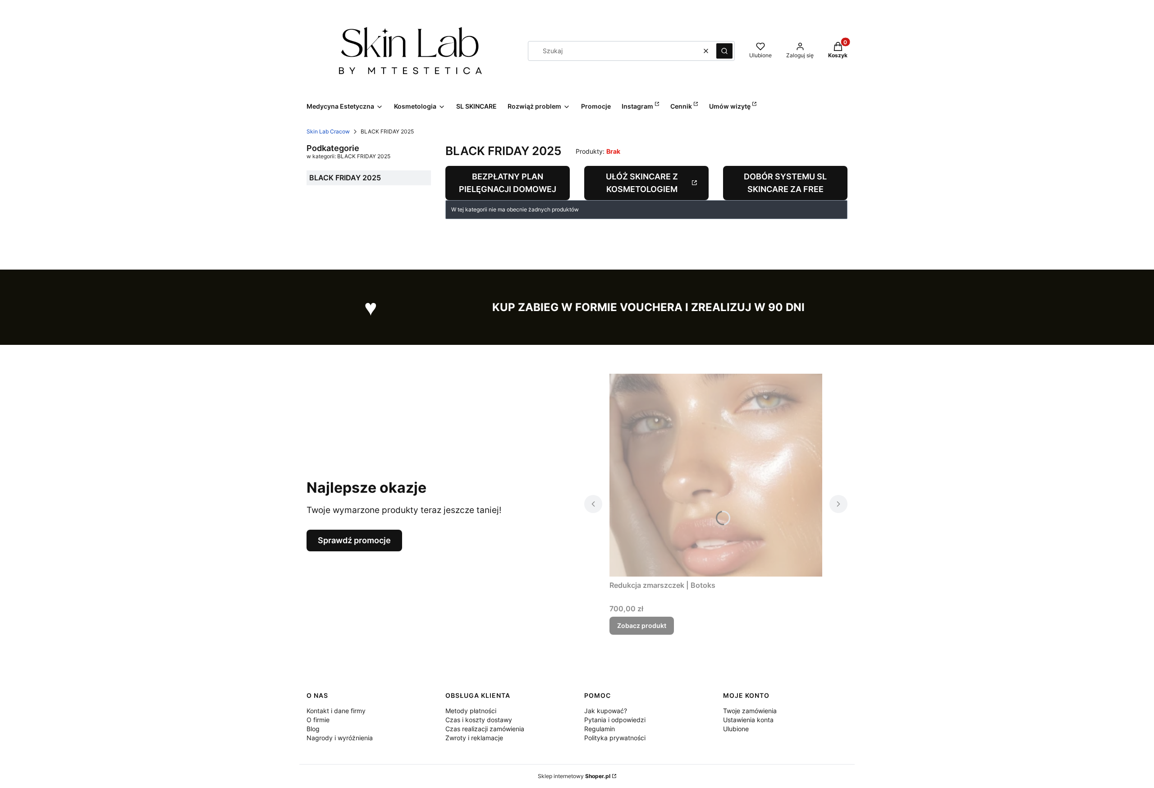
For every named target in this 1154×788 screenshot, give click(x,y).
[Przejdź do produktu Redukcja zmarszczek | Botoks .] (715, 475)
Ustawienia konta (748, 720)
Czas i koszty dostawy (478, 720)
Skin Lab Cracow (328, 131)
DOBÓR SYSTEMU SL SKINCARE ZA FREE (785, 183)
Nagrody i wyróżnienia (340, 738)
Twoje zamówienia (750, 711)
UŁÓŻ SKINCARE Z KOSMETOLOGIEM (642, 183)
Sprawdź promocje (354, 540)
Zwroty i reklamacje (474, 738)
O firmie (318, 720)
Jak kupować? (605, 711)
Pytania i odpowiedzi (615, 720)
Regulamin (599, 729)
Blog (313, 729)
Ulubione (736, 729)
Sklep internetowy (574, 776)
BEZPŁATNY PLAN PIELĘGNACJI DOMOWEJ (507, 183)
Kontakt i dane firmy (336, 711)
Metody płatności (470, 711)
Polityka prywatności (615, 738)
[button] (724, 51)
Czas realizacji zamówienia (484, 729)
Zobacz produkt (641, 625)
